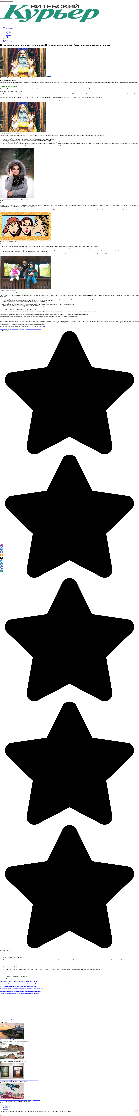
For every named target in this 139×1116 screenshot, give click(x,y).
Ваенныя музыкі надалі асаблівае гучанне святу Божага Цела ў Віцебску (19, 981)
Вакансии (5, 1107)
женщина (7, 329)
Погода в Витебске (7, 41)
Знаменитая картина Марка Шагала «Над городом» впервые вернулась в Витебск (20, 1100)
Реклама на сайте (7, 1106)
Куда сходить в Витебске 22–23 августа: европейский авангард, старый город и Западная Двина (24, 1039)
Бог (4, 329)
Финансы (8, 31)
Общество (8, 35)
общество (22, 329)
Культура (48, 76)
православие (28, 329)
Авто (7, 33)
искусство (12, 329)
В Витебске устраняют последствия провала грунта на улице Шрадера (18, 986)
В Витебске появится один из (7, 991)
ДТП (7, 37)
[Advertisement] (43, 1008)
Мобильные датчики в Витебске (8, 1019)
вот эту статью (42, 326)
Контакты (5, 40)
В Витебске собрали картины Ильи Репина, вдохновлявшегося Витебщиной (19, 1080)
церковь (39, 329)
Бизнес (7, 36)
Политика (8, 32)
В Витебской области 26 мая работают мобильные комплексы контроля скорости (21, 988)
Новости (5, 27)
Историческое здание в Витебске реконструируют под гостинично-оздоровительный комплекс (23, 1059)
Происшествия (9, 28)
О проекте (5, 38)
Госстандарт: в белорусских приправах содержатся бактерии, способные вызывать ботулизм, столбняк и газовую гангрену (32, 983)
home (1, 329)
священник (34, 329)
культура (17, 329)
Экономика (8, 29)
